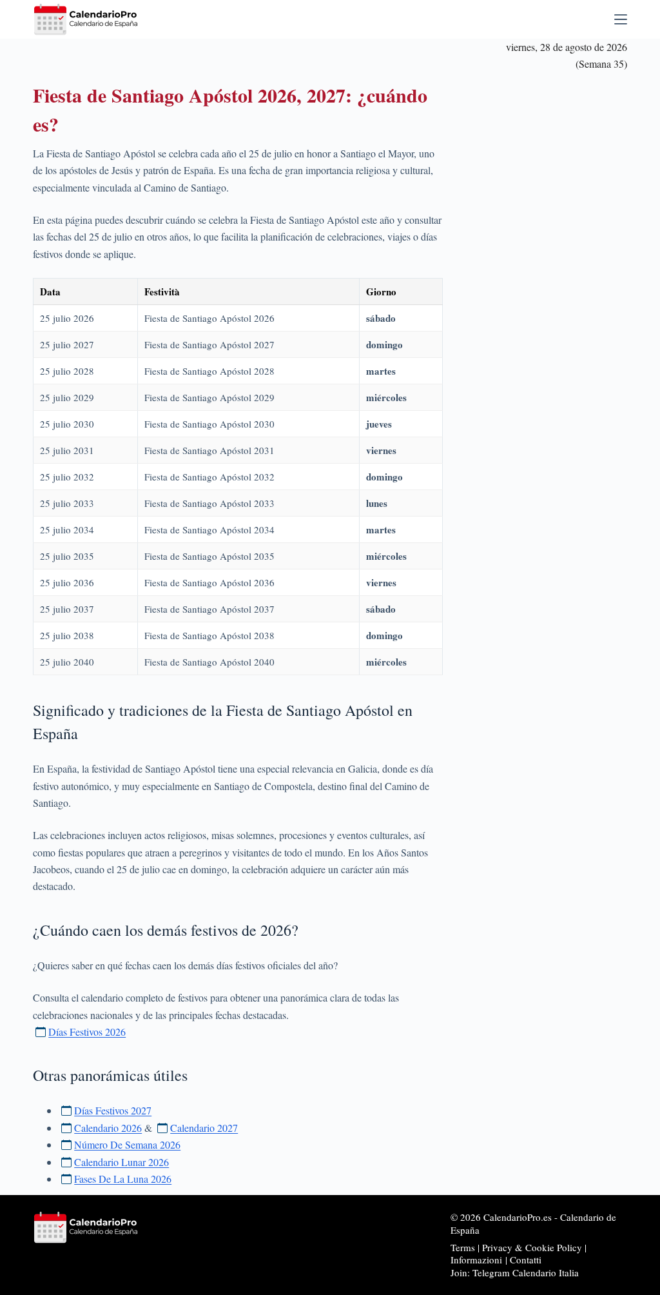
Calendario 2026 (108, 1127)
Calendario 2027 (204, 1127)
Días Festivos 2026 (87, 1031)
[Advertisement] (547, 274)
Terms (463, 1247)
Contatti (525, 1259)
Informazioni (476, 1259)
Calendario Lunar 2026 (121, 1162)
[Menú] (620, 19)
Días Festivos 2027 (112, 1110)
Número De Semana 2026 (127, 1144)
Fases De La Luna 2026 (122, 1178)
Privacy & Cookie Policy (532, 1247)
